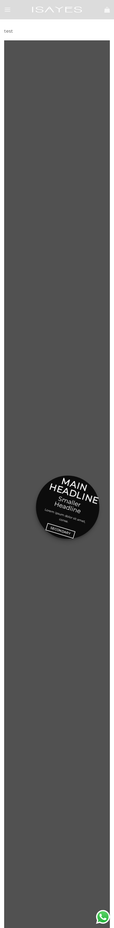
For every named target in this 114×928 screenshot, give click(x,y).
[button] (7, 9)
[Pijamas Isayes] (57, 10)
